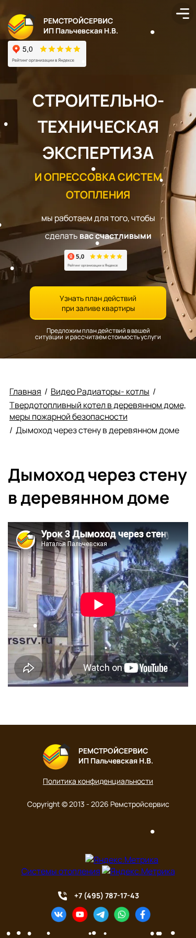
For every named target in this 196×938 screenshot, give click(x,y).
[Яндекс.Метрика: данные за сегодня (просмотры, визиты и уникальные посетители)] (121, 859)
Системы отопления (60, 871)
